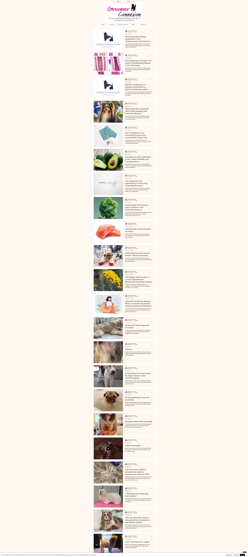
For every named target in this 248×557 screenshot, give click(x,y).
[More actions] (152, 31)
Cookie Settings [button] (228, 555)
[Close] (246, 555)
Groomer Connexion (129, 226)
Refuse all (236, 555)
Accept (242, 555)
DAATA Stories (128, 34)
